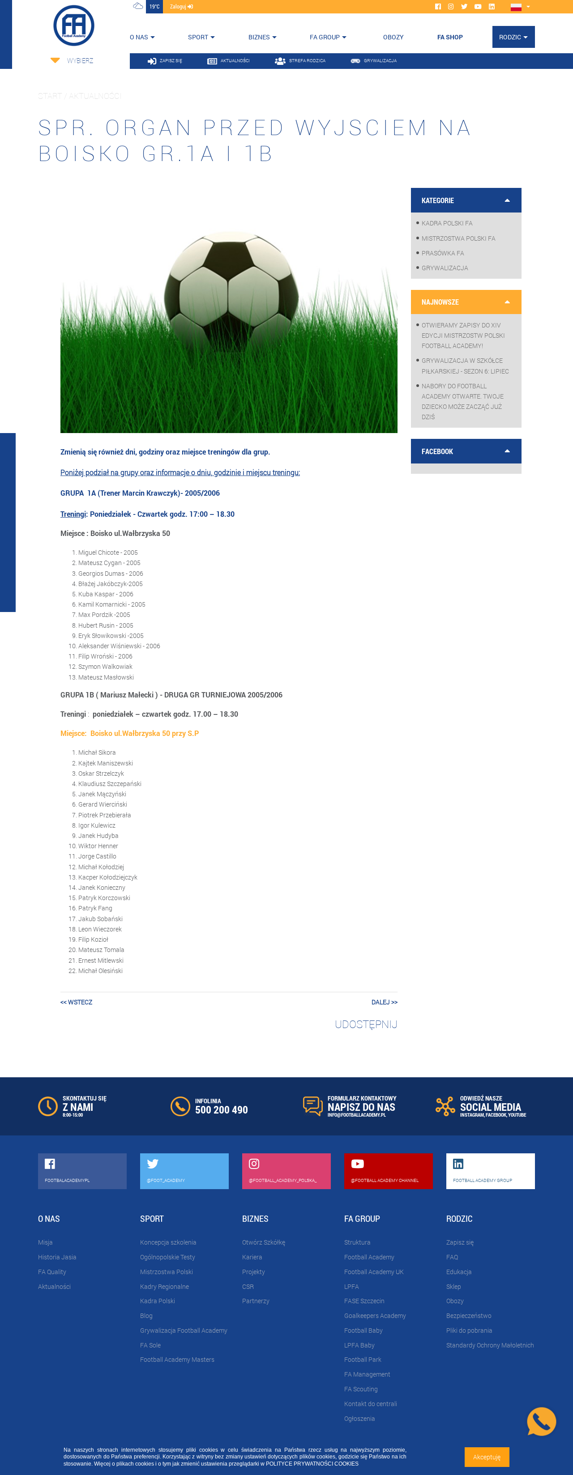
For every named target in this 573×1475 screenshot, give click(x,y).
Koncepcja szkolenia (168, 1242)
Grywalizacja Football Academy (183, 1330)
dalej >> (385, 1002)
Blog (146, 1315)
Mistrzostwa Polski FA (459, 238)
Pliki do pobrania (469, 1330)
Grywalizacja (445, 268)
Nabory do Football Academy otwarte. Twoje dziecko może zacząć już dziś (463, 401)
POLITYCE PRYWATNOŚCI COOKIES (312, 1464)
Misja (45, 1242)
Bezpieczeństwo (469, 1315)
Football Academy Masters (177, 1359)
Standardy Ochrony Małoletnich (490, 1345)
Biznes (259, 37)
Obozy (455, 1300)
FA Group (325, 37)
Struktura (357, 1242)
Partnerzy (255, 1300)
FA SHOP (450, 37)
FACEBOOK (496, 1114)
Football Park (362, 1359)
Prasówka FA (443, 253)
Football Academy (369, 1257)
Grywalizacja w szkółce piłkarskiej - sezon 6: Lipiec (465, 365)
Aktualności (54, 1286)
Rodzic (510, 37)
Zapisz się (460, 1242)
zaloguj (179, 6)
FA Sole (150, 1345)
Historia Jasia (57, 1257)
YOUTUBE (517, 1114)
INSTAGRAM (472, 1114)
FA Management (367, 1374)
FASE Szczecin (364, 1300)
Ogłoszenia (359, 1418)
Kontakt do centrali (370, 1403)
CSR (248, 1286)
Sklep (453, 1286)
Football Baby (363, 1330)
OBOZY (393, 37)
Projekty (253, 1271)
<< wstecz (76, 1002)
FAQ (452, 1257)
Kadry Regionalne (164, 1286)
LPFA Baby (359, 1345)
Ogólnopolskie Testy (167, 1257)
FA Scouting (361, 1389)
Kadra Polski (157, 1300)
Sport (198, 37)
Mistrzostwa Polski (166, 1271)
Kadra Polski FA (447, 223)
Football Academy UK (374, 1271)
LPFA (351, 1286)
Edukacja (459, 1271)
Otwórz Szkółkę (263, 1242)
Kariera (252, 1257)
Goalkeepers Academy (375, 1315)
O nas (139, 37)
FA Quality (52, 1271)
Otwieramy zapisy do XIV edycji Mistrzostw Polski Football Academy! (463, 335)
